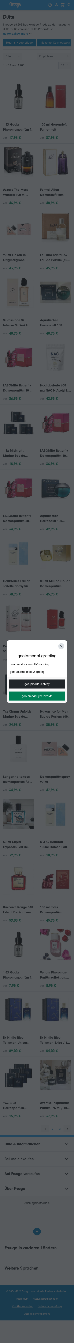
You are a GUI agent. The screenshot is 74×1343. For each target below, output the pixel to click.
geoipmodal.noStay (37, 684)
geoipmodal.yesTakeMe (37, 696)
